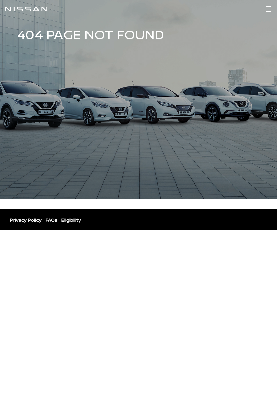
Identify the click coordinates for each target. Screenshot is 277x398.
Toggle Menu (268, 9)
